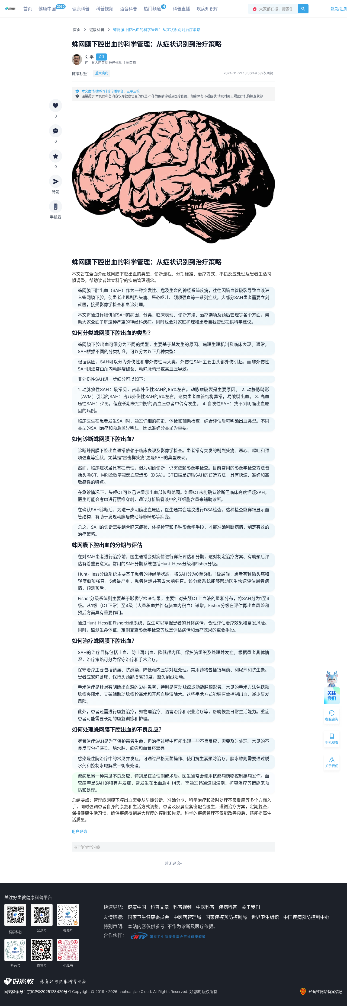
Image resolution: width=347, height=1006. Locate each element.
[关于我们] (332, 763)
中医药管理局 (187, 917)
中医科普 (205, 907)
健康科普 (96, 29)
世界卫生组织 (265, 917)
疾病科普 (228, 907)
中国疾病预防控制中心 (306, 917)
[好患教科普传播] (10, 8)
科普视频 (182, 907)
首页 (77, 29)
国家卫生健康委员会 (148, 917)
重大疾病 (101, 73)
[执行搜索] (303, 8)
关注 (101, 57)
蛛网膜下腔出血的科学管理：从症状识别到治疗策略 (156, 29)
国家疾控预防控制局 (226, 917)
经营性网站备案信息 (326, 991)
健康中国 (137, 907)
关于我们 (251, 907)
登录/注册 (338, 9)
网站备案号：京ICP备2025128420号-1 (38, 991)
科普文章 (159, 907)
